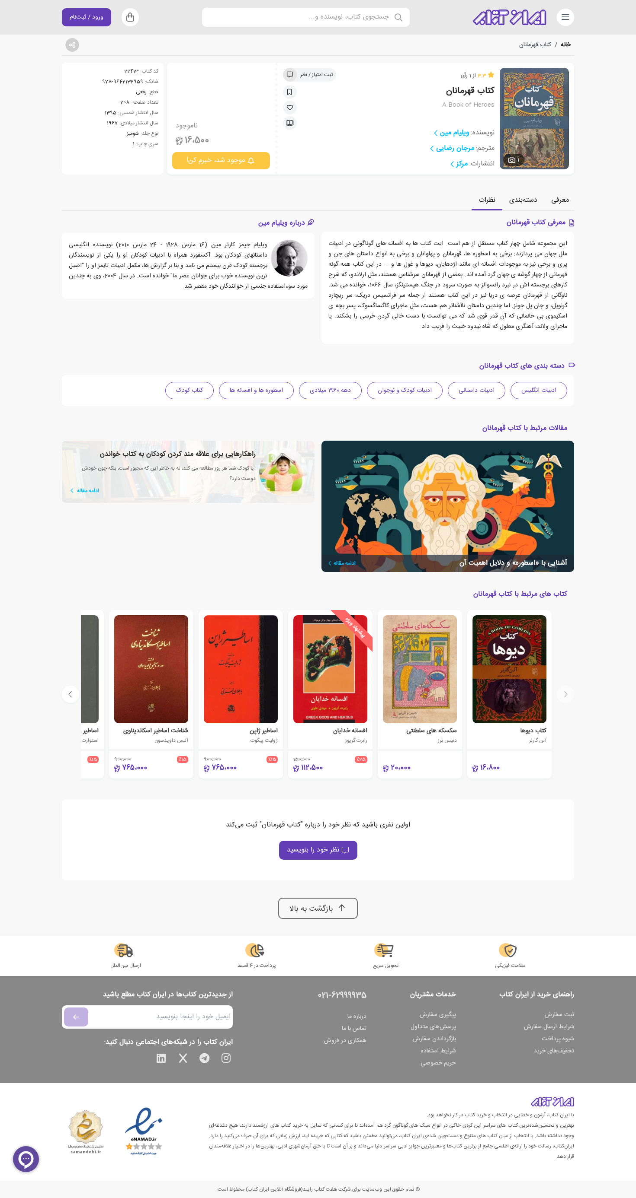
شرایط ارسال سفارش (549, 1027)
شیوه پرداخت (558, 1039)
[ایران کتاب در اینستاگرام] (226, 1060)
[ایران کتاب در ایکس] (183, 1060)
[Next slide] (70, 694)
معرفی (560, 200)
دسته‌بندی (523, 200)
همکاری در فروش (345, 1041)
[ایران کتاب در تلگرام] (204, 1060)
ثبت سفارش (559, 1015)
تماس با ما (354, 1028)
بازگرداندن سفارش (434, 1039)
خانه (566, 45)
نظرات (487, 200)
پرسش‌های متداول (433, 1027)
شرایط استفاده (438, 1051)
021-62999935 (342, 995)
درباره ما (356, 1016)
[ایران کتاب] (509, 17)
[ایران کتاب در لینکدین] (161, 1060)
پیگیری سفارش (438, 1015)
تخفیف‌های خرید (554, 1051)
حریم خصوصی (438, 1063)
